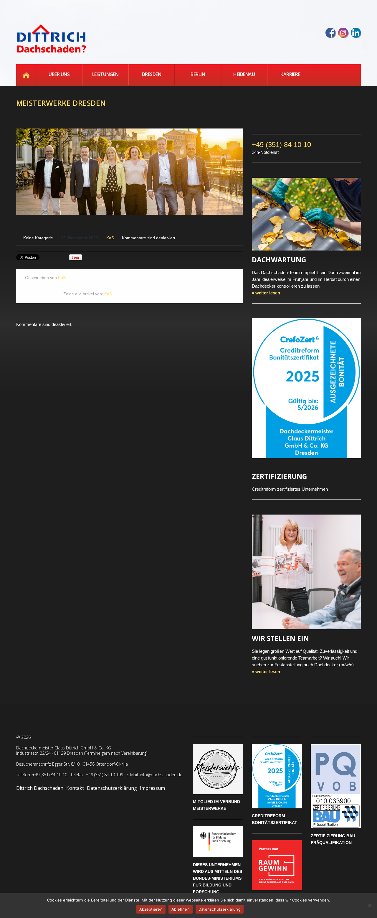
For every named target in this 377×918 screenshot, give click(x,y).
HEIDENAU (244, 74)
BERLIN (198, 74)
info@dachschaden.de (161, 774)
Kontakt (75, 788)
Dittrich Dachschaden (39, 788)
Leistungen (105, 74)
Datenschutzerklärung (112, 788)
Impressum (152, 788)
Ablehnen (180, 909)
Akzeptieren (151, 909)
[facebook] (330, 33)
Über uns (59, 74)
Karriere (290, 74)
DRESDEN (151, 74)
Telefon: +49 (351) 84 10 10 (41, 774)
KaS (110, 238)
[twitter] (343, 33)
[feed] (356, 33)
